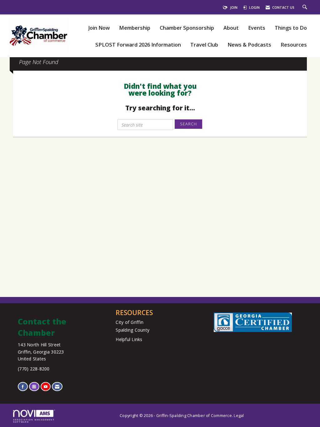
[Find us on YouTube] (46, 386)
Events (256, 28)
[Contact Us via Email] (57, 386)
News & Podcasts (249, 45)
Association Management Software (34, 421)
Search (188, 124)
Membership (134, 28)
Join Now (99, 28)
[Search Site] (305, 7)
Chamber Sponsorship (187, 28)
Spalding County (132, 330)
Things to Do (291, 28)
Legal (239, 415)
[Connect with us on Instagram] (34, 386)
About (231, 28)
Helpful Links (129, 339)
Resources (294, 45)
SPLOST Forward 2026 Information (138, 45)
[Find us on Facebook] (23, 386)
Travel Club (204, 45)
